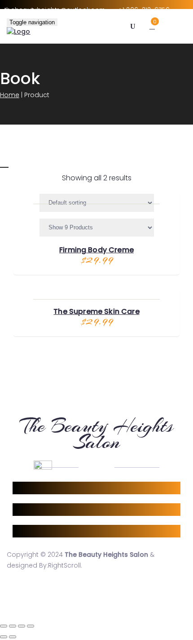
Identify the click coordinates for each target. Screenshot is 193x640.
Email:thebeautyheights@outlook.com (66, 531)
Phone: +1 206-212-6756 (46, 509)
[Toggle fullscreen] (21, 626)
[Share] (12, 626)
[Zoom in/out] (30, 626)
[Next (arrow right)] (12, 637)
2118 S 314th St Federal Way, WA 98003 (67, 487)
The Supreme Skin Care (96, 311)
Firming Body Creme (96, 250)
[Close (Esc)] (3, 626)
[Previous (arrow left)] (3, 637)
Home (9, 94)
